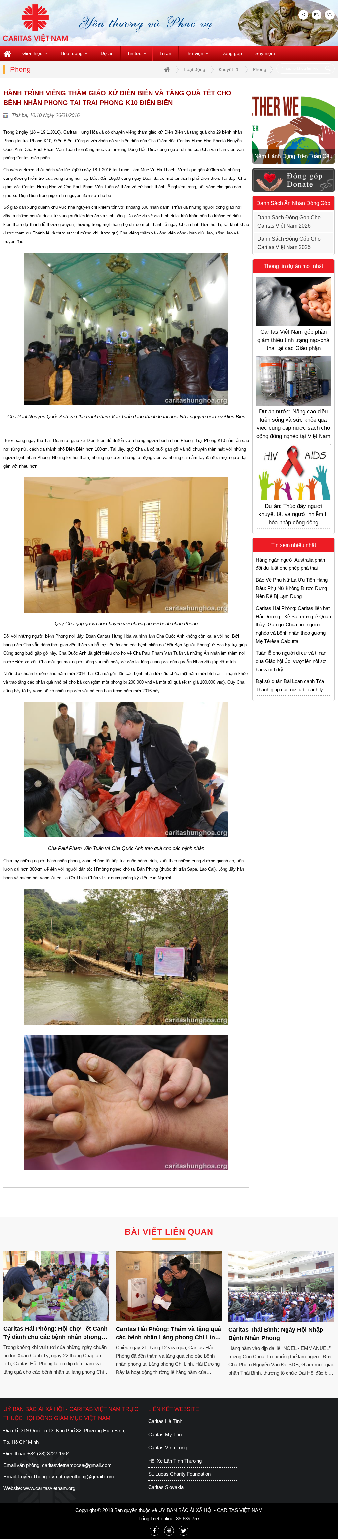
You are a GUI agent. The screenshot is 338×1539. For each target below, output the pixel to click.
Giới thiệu (32, 53)
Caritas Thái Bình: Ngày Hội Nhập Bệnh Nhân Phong (275, 1333)
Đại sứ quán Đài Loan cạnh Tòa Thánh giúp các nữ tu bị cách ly (290, 685)
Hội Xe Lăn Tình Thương (175, 1461)
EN (317, 15)
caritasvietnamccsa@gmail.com (77, 1465)
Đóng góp (231, 53)
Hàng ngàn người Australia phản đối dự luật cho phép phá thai (290, 564)
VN (330, 15)
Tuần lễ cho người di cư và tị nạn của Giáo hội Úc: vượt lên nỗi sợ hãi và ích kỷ (291, 661)
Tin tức (134, 53)
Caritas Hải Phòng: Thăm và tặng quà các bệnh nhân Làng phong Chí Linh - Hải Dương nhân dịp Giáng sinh (168, 1334)
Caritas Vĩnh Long (167, 1447)
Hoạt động (72, 53)
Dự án (107, 53)
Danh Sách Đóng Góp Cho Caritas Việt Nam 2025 (289, 243)
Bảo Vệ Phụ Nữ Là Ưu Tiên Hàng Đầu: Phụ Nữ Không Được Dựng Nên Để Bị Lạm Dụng (292, 588)
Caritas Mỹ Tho (165, 1434)
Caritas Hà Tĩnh (165, 1421)
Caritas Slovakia (166, 1487)
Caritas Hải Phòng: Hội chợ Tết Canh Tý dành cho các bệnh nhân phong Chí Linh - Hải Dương (55, 1334)
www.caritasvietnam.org (49, 1488)
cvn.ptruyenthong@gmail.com (81, 1476)
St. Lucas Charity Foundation (179, 1474)
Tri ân (165, 53)
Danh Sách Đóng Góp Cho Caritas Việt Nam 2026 (289, 222)
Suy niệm (265, 53)
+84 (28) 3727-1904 (48, 1453)
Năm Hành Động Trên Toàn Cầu (293, 156)
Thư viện (194, 53)
